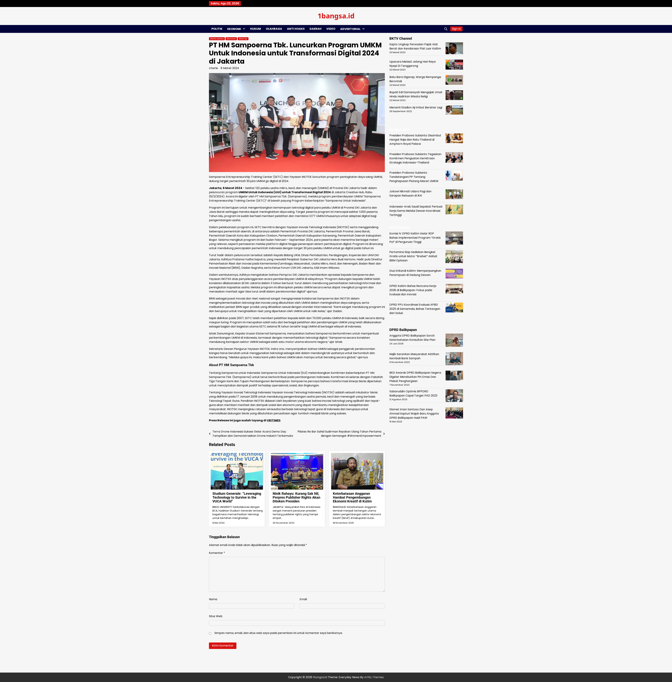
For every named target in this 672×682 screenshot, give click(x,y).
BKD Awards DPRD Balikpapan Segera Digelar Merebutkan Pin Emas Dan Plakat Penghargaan (415, 376)
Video (330, 29)
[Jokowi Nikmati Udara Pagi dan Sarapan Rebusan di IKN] (454, 194)
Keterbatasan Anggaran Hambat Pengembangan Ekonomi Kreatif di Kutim (352, 497)
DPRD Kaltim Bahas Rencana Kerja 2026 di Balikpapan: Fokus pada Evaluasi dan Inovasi (412, 290)
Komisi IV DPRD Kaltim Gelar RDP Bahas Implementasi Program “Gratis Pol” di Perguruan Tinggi (415, 237)
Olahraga (274, 29)
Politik (216, 29)
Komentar (217, 553)
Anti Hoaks (296, 29)
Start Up (243, 38)
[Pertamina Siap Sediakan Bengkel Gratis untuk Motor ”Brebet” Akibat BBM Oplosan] (454, 257)
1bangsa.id (336, 15)
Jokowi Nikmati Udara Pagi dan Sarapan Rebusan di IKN (410, 193)
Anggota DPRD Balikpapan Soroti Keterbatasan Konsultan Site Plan (412, 337)
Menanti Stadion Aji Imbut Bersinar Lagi (415, 107)
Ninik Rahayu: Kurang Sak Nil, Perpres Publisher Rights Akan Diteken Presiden (296, 497)
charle (213, 68)
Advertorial (350, 29)
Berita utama (216, 38)
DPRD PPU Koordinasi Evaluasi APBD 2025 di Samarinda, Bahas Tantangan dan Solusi (414, 308)
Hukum (255, 29)
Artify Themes (374, 677)
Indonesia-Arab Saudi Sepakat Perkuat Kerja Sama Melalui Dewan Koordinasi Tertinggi (416, 210)
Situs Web (215, 616)
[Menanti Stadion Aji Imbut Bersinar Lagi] (454, 110)
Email (303, 599)
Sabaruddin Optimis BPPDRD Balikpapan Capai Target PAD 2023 (413, 393)
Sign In (456, 29)
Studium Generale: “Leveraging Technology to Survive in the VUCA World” (236, 497)
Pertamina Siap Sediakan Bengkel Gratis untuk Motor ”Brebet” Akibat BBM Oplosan (413, 256)
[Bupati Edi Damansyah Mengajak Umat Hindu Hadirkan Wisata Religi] (454, 95)
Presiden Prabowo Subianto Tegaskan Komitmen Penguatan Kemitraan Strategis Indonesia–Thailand (415, 158)
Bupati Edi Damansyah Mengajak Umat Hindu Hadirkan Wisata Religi (415, 94)
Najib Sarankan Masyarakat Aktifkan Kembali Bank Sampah (414, 356)
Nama (213, 599)
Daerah (315, 29)
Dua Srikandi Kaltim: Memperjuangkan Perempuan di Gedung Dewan (415, 273)
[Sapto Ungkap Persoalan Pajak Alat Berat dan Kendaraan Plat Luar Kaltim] (454, 48)
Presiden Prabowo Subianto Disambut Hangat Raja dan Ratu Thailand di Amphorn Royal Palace (415, 139)
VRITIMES (274, 420)
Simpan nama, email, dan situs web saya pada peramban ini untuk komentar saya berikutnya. (278, 633)
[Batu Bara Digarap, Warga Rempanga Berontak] (454, 80)
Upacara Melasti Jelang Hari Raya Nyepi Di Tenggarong (412, 64)
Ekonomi (234, 29)
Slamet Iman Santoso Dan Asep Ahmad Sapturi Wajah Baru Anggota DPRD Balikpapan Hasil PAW (414, 413)
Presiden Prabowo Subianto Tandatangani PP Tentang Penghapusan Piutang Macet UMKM (413, 176)
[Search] (446, 28)
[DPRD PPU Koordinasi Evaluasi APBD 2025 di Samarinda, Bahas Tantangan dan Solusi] (454, 307)
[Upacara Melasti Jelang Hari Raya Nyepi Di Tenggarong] (454, 65)
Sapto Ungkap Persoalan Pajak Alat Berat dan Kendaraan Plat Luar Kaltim (415, 46)
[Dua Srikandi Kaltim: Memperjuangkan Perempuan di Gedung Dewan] (454, 274)
